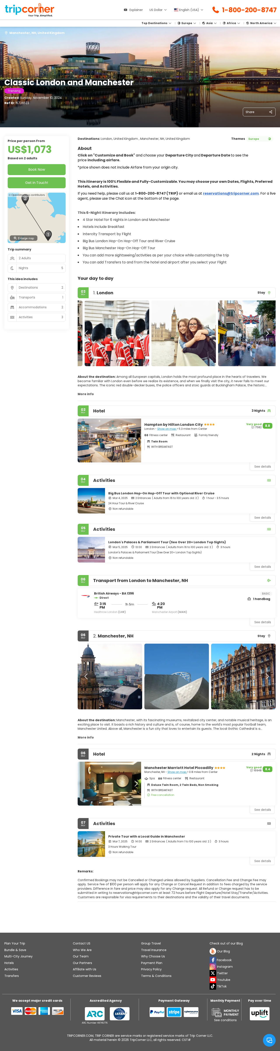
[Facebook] (213, 960)
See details (262, 517)
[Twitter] (213, 973)
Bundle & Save (15, 950)
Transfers (11, 976)
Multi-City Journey (18, 956)
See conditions (225, 1020)
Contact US (81, 943)
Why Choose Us (153, 956)
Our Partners (82, 963)
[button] (86, 333)
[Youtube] (213, 979)
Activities (11, 969)
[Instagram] (213, 966)
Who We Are (82, 950)
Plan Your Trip (14, 943)
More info (86, 394)
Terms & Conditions (156, 976)
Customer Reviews (87, 976)
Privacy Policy (151, 969)
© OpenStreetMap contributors (27, 195)
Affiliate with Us (84, 969)
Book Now (36, 169)
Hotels (9, 963)
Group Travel (151, 943)
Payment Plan (151, 963)
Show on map (167, 429)
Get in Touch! (36, 182)
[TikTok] (213, 986)
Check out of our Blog (226, 943)
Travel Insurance (153, 950)
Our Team (81, 956)
